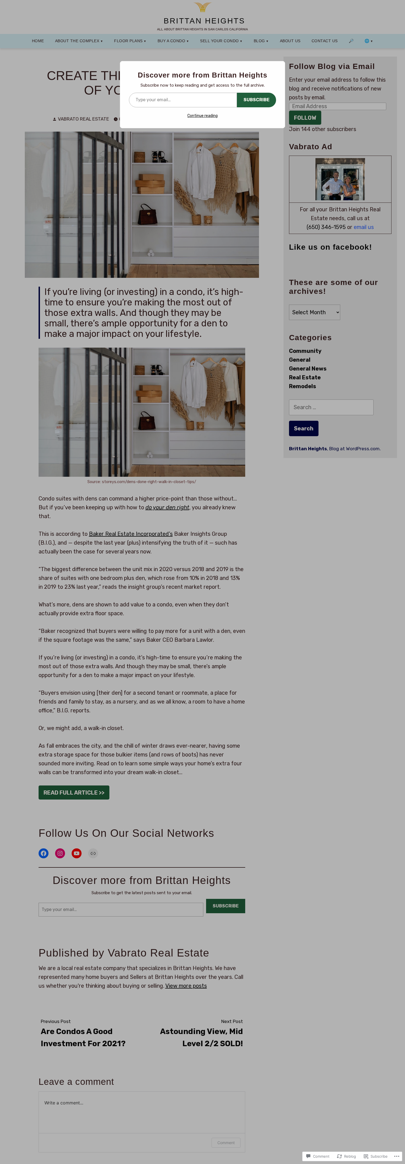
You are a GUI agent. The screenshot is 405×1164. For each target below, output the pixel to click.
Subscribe (256, 99)
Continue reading (202, 115)
